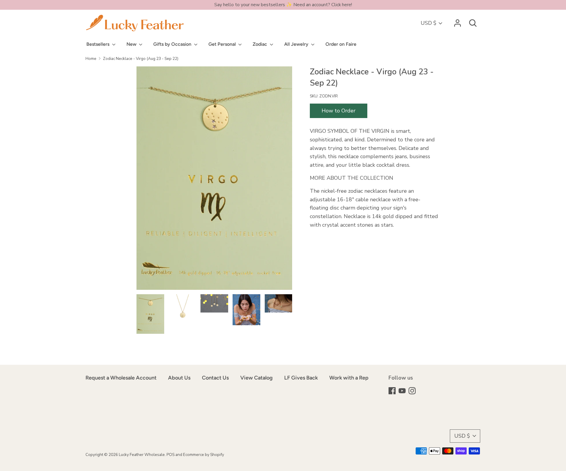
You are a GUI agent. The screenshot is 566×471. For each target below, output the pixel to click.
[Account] (457, 21)
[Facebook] (393, 391)
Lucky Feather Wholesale (142, 454)
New (132, 44)
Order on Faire (340, 44)
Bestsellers (98, 44)
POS (171, 454)
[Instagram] (413, 391)
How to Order (339, 110)
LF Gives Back (301, 377)
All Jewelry (297, 44)
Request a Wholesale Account (121, 377)
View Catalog (256, 377)
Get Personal (222, 44)
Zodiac (260, 44)
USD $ (428, 23)
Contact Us (215, 377)
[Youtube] (403, 391)
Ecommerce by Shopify (203, 454)
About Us (179, 377)
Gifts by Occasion (172, 44)
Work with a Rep (348, 377)
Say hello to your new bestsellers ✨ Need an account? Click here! (283, 4)
